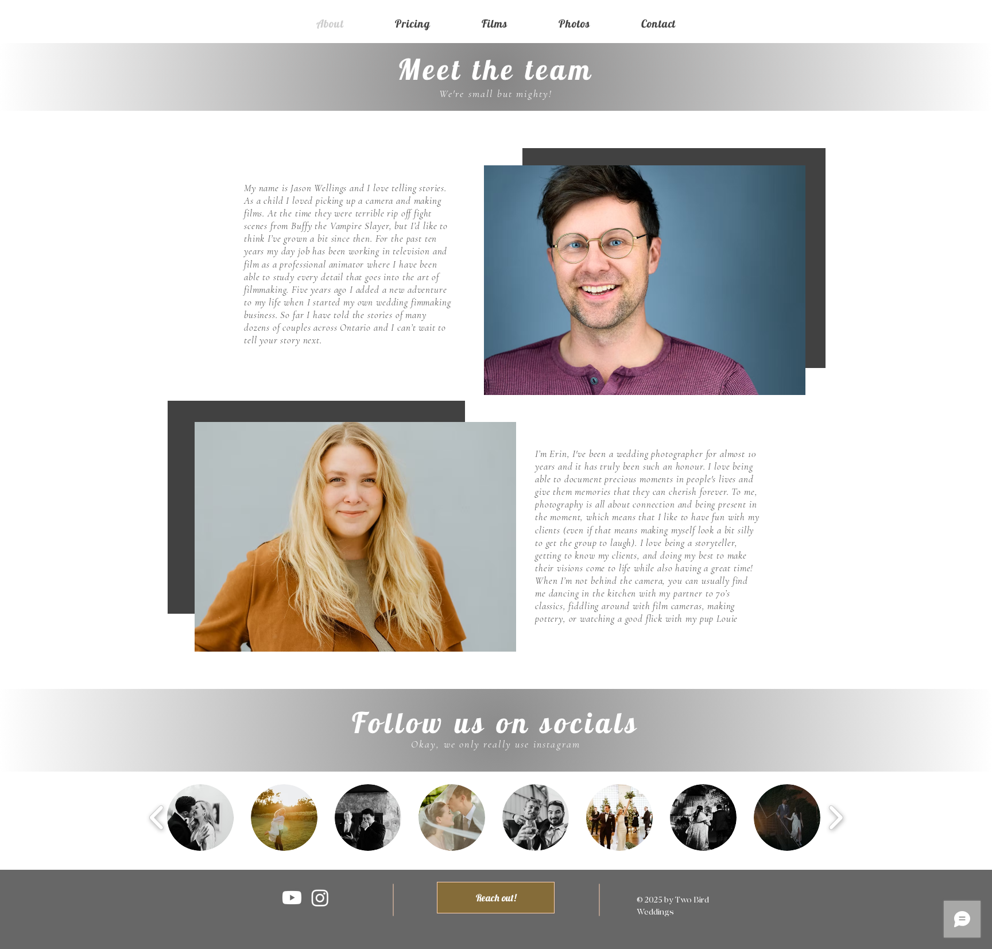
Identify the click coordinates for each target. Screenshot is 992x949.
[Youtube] (292, 897)
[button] (200, 817)
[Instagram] (320, 897)
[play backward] (157, 817)
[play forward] (835, 817)
